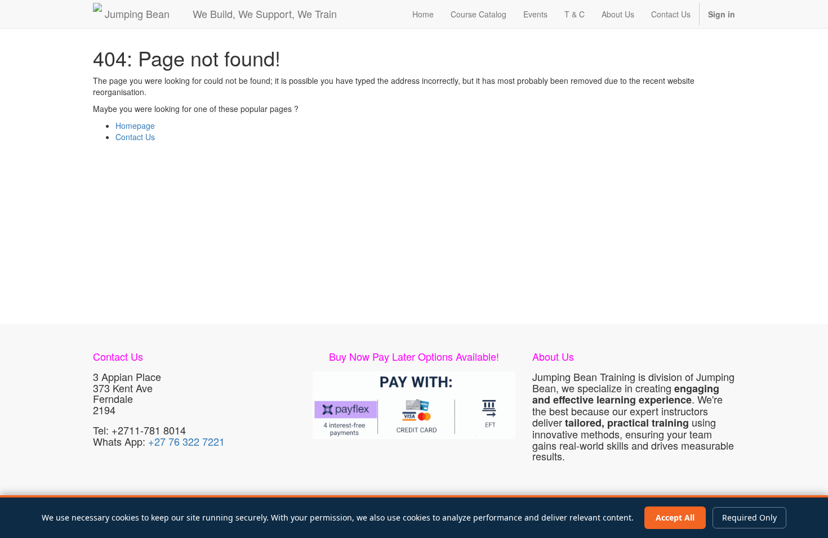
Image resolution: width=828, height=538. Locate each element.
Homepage (135, 125)
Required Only (749, 517)
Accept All (675, 517)
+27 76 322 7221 (186, 441)
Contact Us (135, 136)
